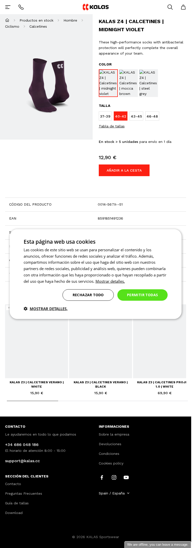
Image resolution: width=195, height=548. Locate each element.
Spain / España (112, 493)
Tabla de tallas (112, 126)
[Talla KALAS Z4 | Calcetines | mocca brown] (128, 83)
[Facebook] (102, 477)
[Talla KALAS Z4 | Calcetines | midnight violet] (108, 83)
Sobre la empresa (114, 434)
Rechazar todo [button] (88, 294)
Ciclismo (12, 26)
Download (14, 513)
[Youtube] (126, 477)
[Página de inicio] (7, 20)
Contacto (13, 484)
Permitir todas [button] (142, 294)
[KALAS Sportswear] (95, 7)
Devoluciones (110, 444)
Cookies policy (111, 463)
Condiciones (109, 454)
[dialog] (96, 274)
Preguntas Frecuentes (23, 493)
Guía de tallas (17, 503)
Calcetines (38, 26)
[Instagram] (114, 477)
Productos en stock (36, 20)
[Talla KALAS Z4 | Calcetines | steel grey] (148, 83)
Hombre (70, 20)
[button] (46, 308)
